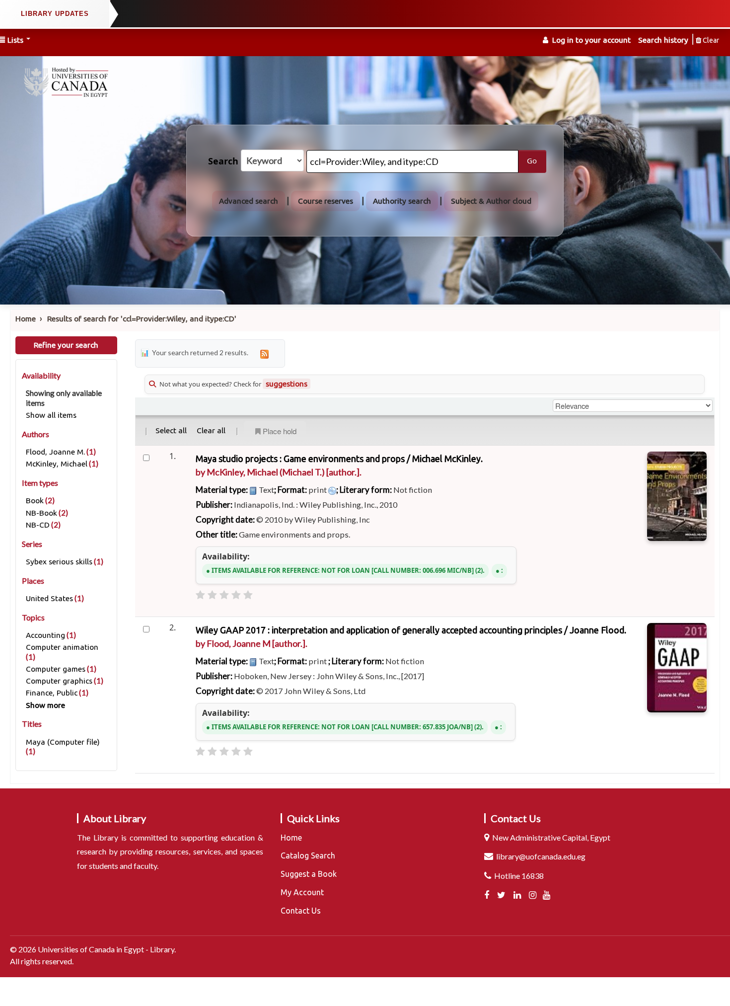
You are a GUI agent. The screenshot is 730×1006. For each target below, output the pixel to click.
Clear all (211, 430)
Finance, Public (51, 693)
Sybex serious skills (59, 561)
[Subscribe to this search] (264, 353)
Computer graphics (59, 681)
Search (223, 161)
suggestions (286, 384)
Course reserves (325, 201)
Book (35, 500)
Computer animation (62, 647)
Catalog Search (308, 855)
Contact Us (301, 910)
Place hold (279, 431)
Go (532, 160)
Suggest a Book (309, 873)
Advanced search (248, 201)
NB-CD (38, 525)
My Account (302, 892)
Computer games (55, 669)
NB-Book (41, 513)
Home (25, 318)
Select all (171, 430)
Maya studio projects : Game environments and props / (339, 459)
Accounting (45, 635)
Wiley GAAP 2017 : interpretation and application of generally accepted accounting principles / (411, 630)
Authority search (402, 201)
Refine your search (66, 345)
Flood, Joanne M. (55, 452)
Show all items (51, 415)
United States (49, 598)
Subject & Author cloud (491, 201)
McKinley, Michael (56, 464)
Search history (663, 40)
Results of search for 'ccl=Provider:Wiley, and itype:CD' (141, 318)
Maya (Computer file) (63, 742)
